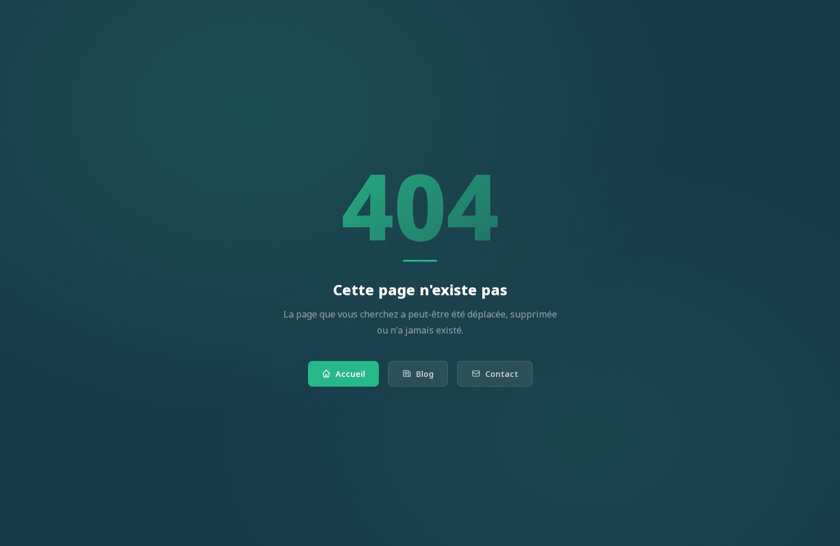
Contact (501, 373)
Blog (425, 373)
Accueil (350, 373)
